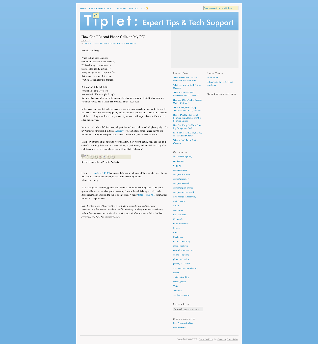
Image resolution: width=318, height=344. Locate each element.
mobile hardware (180, 245)
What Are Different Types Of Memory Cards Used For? (186, 79)
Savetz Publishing (206, 339)
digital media (179, 201)
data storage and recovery (184, 196)
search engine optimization (185, 268)
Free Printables (179, 327)
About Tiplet (212, 77)
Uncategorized (179, 281)
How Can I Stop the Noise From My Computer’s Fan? (187, 127)
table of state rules (146, 194)
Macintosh (178, 236)
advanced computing (182, 156)
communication (106, 43)
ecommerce (178, 210)
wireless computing (182, 294)
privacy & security (181, 263)
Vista (175, 285)
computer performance (183, 187)
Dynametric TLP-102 (100, 172)
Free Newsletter (100, 8)
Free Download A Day (183, 323)
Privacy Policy (232, 339)
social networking (181, 277)
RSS (143, 8)
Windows (177, 290)
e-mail (176, 205)
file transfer (178, 219)
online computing (181, 254)
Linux (176, 232)
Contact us (221, 339)
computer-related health (183, 192)
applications (90, 43)
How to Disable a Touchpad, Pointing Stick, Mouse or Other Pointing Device (187, 117)
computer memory (181, 178)
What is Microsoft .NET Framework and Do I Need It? (186, 94)
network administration (183, 250)
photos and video (181, 259)
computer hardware (125, 43)
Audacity (119, 130)
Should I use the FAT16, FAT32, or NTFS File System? (187, 134)
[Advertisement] (142, 70)
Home (83, 8)
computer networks (181, 183)
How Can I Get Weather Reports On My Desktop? (187, 101)
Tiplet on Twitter (126, 8)
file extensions (179, 214)
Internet (176, 227)
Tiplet (159, 21)
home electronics (180, 223)
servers (176, 272)
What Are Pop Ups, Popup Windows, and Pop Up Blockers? (188, 109)
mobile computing (181, 241)
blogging (177, 165)
